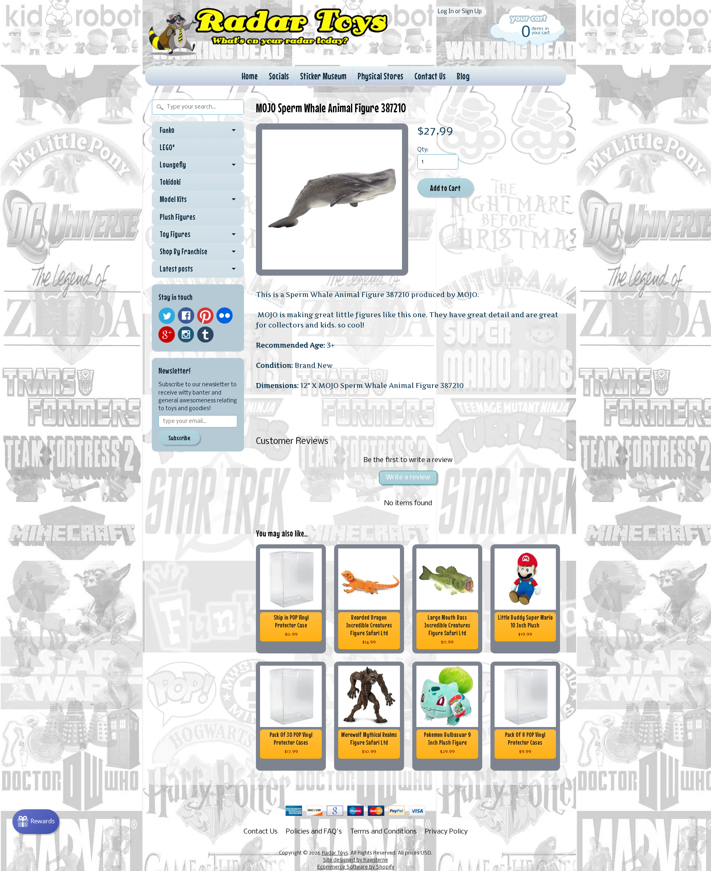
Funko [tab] (167, 130)
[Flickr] (224, 315)
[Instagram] (186, 334)
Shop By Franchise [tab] (183, 251)
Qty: (422, 150)
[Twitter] (166, 315)
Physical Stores (380, 75)
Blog (463, 75)
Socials (279, 75)
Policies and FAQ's (314, 832)
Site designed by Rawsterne (355, 860)
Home (250, 75)
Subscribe (179, 437)
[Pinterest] (205, 315)
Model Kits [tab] (173, 199)
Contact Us (430, 75)
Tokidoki (170, 181)
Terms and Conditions (383, 832)
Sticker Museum (323, 75)
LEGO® (167, 147)
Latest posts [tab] (176, 268)
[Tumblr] (205, 334)
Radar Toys (335, 853)
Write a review (408, 477)
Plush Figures (177, 216)
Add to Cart (445, 188)
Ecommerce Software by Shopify (355, 867)
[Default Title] (332, 199)
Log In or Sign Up (460, 12)
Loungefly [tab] (173, 164)
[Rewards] (35, 821)
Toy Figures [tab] (175, 234)
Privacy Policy (446, 832)
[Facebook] (186, 315)
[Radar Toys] (268, 54)
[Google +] (166, 334)
